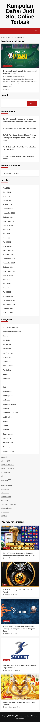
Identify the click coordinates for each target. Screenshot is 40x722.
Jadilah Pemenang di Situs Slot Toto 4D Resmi (19, 128)
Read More (6, 89)
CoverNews (31, 716)
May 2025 (6, 238)
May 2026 (6, 196)
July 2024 (6, 279)
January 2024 (8, 296)
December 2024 (9, 259)
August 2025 (8, 225)
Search (4, 95)
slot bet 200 (7, 391)
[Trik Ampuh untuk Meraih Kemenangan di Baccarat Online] (20, 56)
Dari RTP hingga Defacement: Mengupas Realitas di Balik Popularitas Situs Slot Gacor (19, 120)
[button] (3, 30)
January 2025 (8, 254)
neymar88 (6, 361)
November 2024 (9, 263)
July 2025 (6, 229)
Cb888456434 (8, 76)
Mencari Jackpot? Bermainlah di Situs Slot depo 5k (18, 157)
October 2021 (8, 313)
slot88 (5, 425)
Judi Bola (6, 340)
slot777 (6, 421)
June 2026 (7, 192)
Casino (5, 336)
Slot (4, 387)
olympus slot (6, 497)
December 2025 (9, 209)
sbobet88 (6, 378)
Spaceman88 (7, 434)
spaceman (5, 489)
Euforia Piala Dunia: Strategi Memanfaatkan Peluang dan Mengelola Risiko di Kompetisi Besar (19, 137)
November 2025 (9, 213)
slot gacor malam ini (8, 504)
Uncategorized (8, 65)
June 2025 (7, 234)
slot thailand (7, 417)
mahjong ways (6, 485)
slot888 (6, 430)
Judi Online (7, 344)
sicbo (5, 383)
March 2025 (7, 246)
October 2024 (8, 267)
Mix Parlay (7, 357)
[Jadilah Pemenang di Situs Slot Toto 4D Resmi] (20, 574)
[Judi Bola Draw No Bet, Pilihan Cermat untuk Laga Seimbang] (20, 650)
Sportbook (7, 438)
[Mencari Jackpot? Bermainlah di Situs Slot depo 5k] (20, 687)
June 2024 (7, 284)
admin (6, 558)
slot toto (4, 500)
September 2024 (9, 271)
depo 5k (4, 457)
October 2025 (8, 217)
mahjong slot (8, 353)
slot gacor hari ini (9, 404)
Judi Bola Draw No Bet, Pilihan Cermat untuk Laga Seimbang (19, 148)
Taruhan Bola (8, 442)
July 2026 (6, 188)
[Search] (36, 30)
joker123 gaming (7, 468)
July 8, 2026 (13, 670)
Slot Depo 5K (8, 396)
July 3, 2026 (13, 707)
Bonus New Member (10, 327)
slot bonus (5, 493)
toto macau (5, 472)
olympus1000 (8, 366)
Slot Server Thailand (10, 413)
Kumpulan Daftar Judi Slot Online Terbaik (20, 14)
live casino (7, 349)
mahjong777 (6, 480)
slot (2, 476)
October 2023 (8, 309)
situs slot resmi (6, 508)
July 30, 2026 (13, 558)
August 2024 (8, 275)
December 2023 (9, 300)
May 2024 (6, 288)
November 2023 (9, 304)
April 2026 (7, 200)
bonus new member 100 (12, 332)
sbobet (5, 374)
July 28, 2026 (13, 594)
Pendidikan (7, 370)
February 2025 (8, 250)
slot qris (6, 408)
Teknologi (6, 447)
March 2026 (7, 205)
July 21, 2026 (13, 633)
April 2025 (7, 242)
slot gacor (6, 400)
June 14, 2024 (18, 76)
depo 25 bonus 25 (7, 465)
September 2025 (9, 221)
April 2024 (7, 292)
